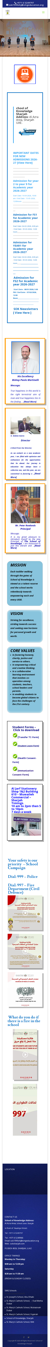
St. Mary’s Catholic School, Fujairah (22, 1314)
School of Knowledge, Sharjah (19, 1318)
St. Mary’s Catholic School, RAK (20, 1322)
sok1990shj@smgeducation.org (24, 1240)
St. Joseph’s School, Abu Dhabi (20, 1297)
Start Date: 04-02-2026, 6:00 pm (25, 257)
